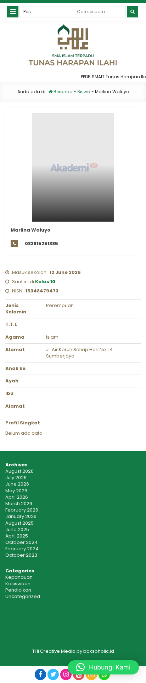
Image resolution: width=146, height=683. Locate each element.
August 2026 (19, 471)
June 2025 (17, 529)
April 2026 (16, 497)
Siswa (83, 92)
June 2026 (17, 484)
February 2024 (22, 548)
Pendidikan (18, 590)
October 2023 (21, 555)
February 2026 (21, 510)
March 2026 (18, 503)
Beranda (62, 92)
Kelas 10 (45, 281)
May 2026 (16, 490)
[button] (103, 667)
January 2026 (20, 516)
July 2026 (16, 477)
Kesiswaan (17, 583)
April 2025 (16, 536)
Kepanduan (19, 577)
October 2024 (21, 542)
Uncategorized (22, 596)
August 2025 (19, 523)
